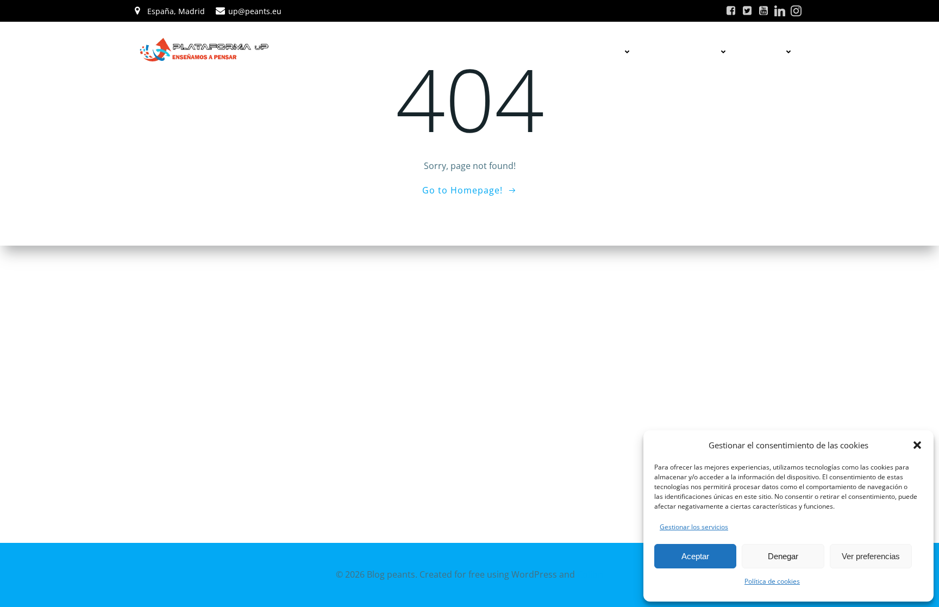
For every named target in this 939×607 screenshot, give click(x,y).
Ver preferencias (871, 556)
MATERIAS (603, 51)
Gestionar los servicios (694, 526)
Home (552, 51)
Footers (767, 51)
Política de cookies (772, 581)
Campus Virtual (686, 51)
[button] (917, 445)
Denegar (783, 556)
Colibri (590, 574)
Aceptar (695, 556)
